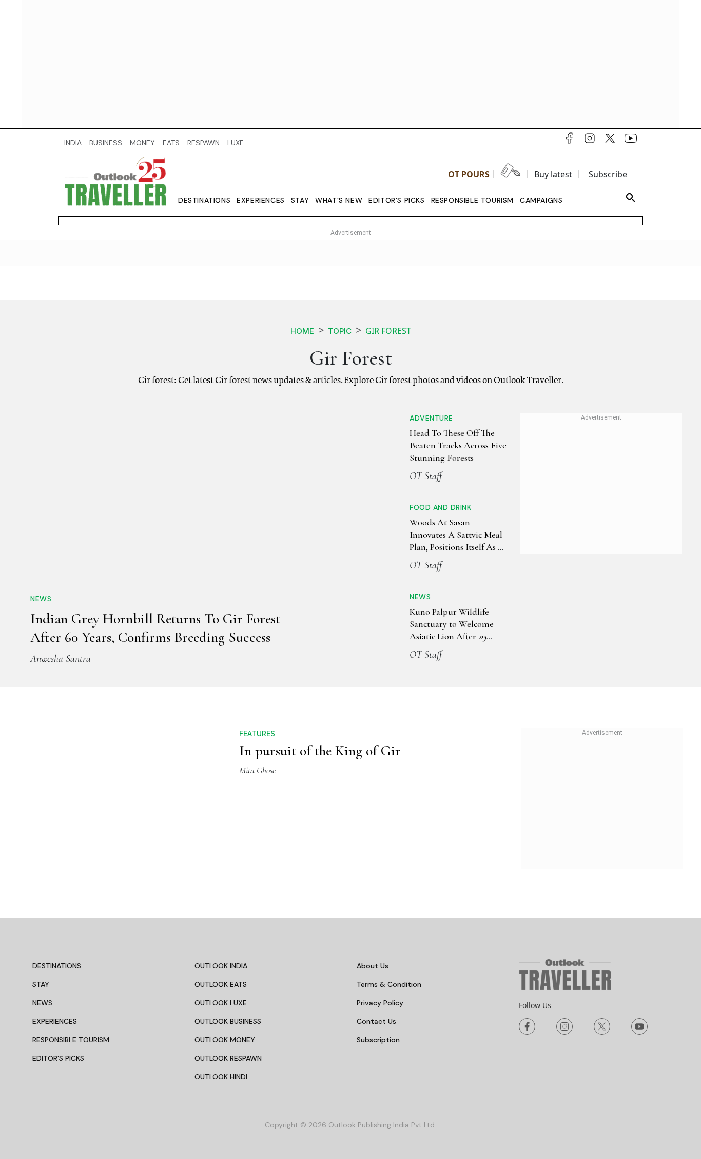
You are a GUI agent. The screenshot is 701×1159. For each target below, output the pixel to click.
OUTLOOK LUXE (220, 1003)
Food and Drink (440, 507)
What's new (338, 200)
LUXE (235, 142)
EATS (171, 142)
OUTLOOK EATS (220, 984)
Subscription (378, 1039)
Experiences (261, 200)
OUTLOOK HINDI (220, 1076)
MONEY (142, 142)
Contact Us (376, 1021)
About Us (372, 966)
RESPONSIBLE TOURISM (70, 1039)
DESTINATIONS (56, 966)
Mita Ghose (257, 770)
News (40, 598)
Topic (340, 331)
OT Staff (426, 476)
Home (302, 331)
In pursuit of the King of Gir (320, 750)
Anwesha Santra (60, 659)
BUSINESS (105, 142)
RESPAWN (203, 142)
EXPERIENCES (54, 1021)
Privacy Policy (380, 1003)
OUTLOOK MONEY (224, 1039)
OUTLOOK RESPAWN (228, 1058)
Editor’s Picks (396, 200)
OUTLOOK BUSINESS (227, 1021)
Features (257, 733)
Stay (300, 200)
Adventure (431, 418)
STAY (40, 984)
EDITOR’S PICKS (58, 1058)
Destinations (204, 200)
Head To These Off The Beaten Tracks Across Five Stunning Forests (458, 445)
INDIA (73, 142)
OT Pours (469, 174)
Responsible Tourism (472, 200)
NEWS (42, 1003)
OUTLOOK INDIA (220, 966)
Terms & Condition (389, 984)
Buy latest (553, 174)
